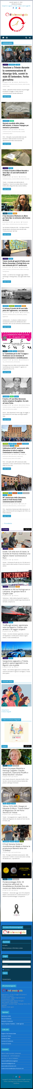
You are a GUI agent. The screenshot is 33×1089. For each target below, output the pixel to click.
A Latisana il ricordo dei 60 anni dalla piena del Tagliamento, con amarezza (15, 309)
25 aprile (22, 454)
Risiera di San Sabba (16, 458)
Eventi (15, 351)
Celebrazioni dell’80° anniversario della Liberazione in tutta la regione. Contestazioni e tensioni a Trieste (16, 450)
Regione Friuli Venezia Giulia (8, 1033)
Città (10, 443)
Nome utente (5, 959)
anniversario (23, 176)
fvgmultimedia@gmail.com (8, 1063)
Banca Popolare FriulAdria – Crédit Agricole (12, 1023)
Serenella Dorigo (17, 814)
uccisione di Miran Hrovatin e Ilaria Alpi (20, 179)
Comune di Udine (5, 1038)
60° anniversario (25, 312)
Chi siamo (4, 945)
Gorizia (19, 443)
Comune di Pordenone (7, 1041)
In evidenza (11, 64)
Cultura (5, 213)
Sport (11, 396)
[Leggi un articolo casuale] (30, 37)
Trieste (17, 64)
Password (4, 964)
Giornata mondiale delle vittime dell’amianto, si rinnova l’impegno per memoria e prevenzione (16, 125)
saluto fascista (26, 84)
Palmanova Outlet (6, 1016)
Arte (4, 803)
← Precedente (7, 523)
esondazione (19, 314)
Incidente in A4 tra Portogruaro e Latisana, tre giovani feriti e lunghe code (16, 591)
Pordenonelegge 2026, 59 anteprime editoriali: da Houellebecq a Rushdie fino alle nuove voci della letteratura (16, 885)
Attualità (12, 306)
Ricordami (6, 970)
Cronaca (5, 64)
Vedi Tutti (27, 529)
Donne (10, 213)
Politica (20, 493)
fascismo (20, 84)
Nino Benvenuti (9, 409)
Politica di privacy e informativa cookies (12, 948)
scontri (4, 86)
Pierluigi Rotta (6, 271)
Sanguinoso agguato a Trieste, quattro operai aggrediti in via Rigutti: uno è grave (15, 663)
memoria (25, 224)
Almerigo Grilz (24, 82)
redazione (16, 82)
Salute (11, 120)
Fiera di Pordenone (6, 1018)
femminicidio (17, 362)
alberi (7, 224)
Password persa (6, 979)
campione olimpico (25, 405)
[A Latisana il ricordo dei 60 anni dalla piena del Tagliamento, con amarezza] (16, 288)
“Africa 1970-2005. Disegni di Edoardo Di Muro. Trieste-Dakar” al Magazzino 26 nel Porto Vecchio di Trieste (16, 809)
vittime (10, 133)
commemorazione (13, 84)
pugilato (15, 409)
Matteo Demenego (24, 269)
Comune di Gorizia (6, 1043)
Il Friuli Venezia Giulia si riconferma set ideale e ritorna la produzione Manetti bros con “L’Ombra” (16, 847)
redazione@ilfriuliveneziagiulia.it (9, 1061)
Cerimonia (8, 269)
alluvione (5, 314)
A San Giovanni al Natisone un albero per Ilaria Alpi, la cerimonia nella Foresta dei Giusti (16, 218)
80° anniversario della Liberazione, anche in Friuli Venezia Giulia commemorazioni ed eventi (14, 499)
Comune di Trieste (6, 1036)
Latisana (25, 314)
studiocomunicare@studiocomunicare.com (12, 1068)
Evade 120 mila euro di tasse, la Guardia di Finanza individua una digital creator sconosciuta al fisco (16, 554)
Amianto (22, 129)
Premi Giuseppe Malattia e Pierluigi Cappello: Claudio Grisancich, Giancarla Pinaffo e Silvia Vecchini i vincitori (15, 771)
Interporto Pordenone (7, 1021)
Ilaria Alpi (20, 224)
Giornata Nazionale (16, 131)
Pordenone (20, 351)
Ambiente (5, 306)
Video (21, 841)
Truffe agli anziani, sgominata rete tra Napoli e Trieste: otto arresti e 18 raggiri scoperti (15, 627)
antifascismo (5, 84)
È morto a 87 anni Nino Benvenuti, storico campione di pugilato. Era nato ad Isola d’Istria (15, 401)
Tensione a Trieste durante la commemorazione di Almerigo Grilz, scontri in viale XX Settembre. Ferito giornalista (16, 73)
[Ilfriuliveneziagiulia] (3, 37)
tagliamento (5, 316)
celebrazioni (20, 456)
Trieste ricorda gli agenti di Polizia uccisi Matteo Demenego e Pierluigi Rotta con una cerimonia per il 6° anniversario (16, 263)
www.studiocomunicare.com (8, 1066)
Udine (15, 213)
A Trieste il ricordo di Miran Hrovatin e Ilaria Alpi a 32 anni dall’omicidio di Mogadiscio (16, 172)
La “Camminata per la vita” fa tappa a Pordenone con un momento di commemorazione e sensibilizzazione (15, 355)
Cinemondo (6, 841)
